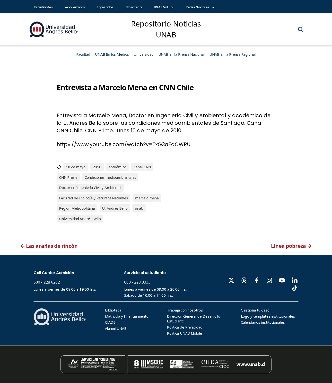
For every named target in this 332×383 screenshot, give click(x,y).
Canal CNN (142, 166)
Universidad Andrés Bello (80, 218)
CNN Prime (68, 177)
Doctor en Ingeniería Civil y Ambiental (90, 187)
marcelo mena (147, 198)
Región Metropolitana (77, 208)
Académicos (75, 7)
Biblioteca (134, 7)
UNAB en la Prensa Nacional (181, 54)
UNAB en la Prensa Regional (233, 54)
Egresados (105, 7)
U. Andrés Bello (115, 208)
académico (117, 166)
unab (139, 208)
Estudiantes (43, 7)
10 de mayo (76, 166)
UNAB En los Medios (112, 54)
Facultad (83, 54)
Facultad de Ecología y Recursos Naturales (93, 198)
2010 (97, 166)
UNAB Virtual (164, 7)
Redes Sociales (198, 7)
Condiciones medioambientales (110, 177)
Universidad (143, 54)
